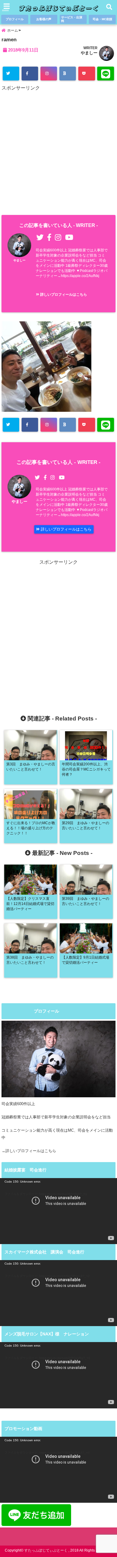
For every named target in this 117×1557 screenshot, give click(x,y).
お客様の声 (43, 19)
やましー (89, 52)
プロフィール (15, 19)
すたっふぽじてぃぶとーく (46, 1550)
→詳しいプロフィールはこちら (29, 1151)
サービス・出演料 (71, 19)
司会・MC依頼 (102, 19)
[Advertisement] (58, 151)
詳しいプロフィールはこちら (63, 294)
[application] (58, 1211)
